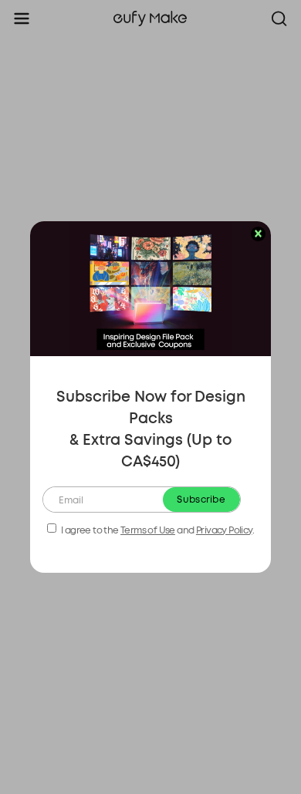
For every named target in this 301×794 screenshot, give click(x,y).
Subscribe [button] (201, 499)
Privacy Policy (224, 530)
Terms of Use (147, 530)
